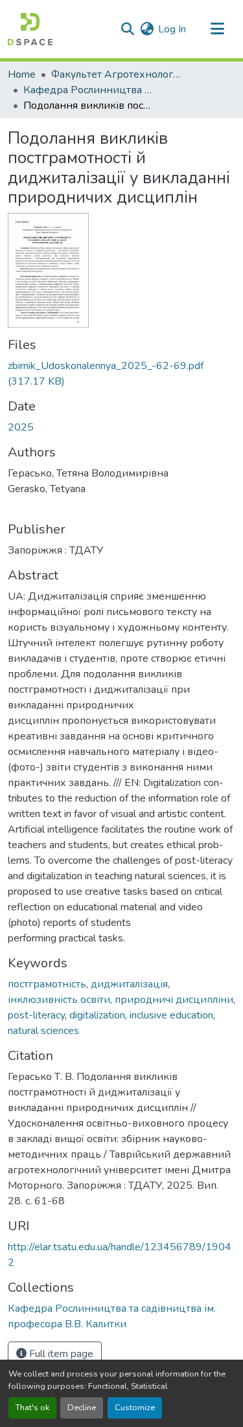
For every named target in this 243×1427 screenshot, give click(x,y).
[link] (121, 373)
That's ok (32, 1407)
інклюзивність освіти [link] (59, 1000)
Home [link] (22, 74)
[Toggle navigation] (217, 29)
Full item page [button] (60, 1354)
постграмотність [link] (47, 984)
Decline (81, 1407)
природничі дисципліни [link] (174, 1000)
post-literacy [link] (36, 1015)
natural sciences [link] (43, 1031)
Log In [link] (172, 29)
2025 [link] (21, 427)
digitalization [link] (97, 1015)
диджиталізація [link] (129, 984)
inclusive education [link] (171, 1015)
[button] (30, 29)
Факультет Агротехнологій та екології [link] (116, 74)
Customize (135, 1407)
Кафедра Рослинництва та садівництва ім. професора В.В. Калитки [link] (88, 90)
